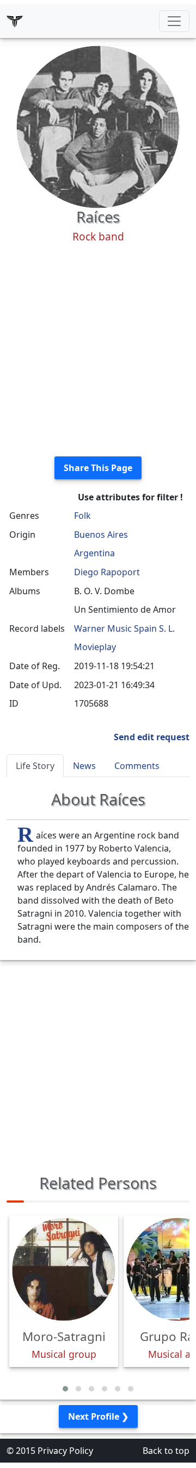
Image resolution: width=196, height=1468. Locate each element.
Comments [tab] (137, 766)
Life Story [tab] (35, 766)
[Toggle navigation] (174, 21)
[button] (65, 1388)
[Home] (15, 21)
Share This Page (98, 468)
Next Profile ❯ (98, 1416)
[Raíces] (98, 126)
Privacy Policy (65, 1451)
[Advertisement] (98, 350)
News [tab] (84, 766)
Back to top (166, 1451)
